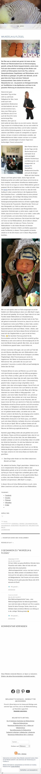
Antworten (11, 589)
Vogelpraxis (15, 525)
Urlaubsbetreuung (31, 523)
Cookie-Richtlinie (15, 766)
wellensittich (23, 525)
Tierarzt (22, 523)
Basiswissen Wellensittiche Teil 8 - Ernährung (20, 734)
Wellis (3, 527)
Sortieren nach (15, 746)
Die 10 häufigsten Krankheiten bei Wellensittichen (20, 721)
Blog (5, 521)
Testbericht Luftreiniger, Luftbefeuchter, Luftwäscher (20, 732)
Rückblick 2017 (6, 542)
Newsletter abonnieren (20, 711)
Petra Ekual (11, 559)
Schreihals (14, 523)
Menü (22, 26)
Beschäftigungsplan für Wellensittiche (20, 730)
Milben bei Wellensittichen (20, 723)
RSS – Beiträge (21, 754)
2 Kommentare (5, 529)
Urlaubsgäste (5, 525)
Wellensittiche (34, 525)
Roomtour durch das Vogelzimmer (15, 538)
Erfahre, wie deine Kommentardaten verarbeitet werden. (18, 676)
